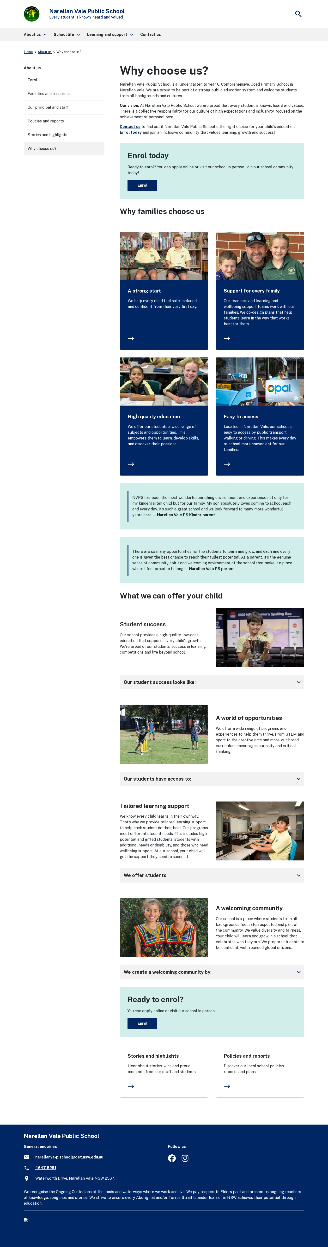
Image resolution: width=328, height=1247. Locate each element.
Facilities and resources (49, 93)
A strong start (144, 291)
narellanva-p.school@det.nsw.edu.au (69, 1157)
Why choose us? (42, 148)
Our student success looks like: (213, 682)
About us (45, 52)
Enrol (142, 185)
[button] (35, 34)
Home (28, 52)
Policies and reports (247, 1056)
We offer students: (213, 875)
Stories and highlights (153, 1056)
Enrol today (131, 132)
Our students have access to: (213, 779)
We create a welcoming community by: (213, 972)
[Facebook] (172, 1160)
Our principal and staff (48, 107)
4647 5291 (45, 1167)
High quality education (154, 417)
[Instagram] (185, 1160)
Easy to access (241, 417)
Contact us (130, 126)
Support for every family (252, 291)
